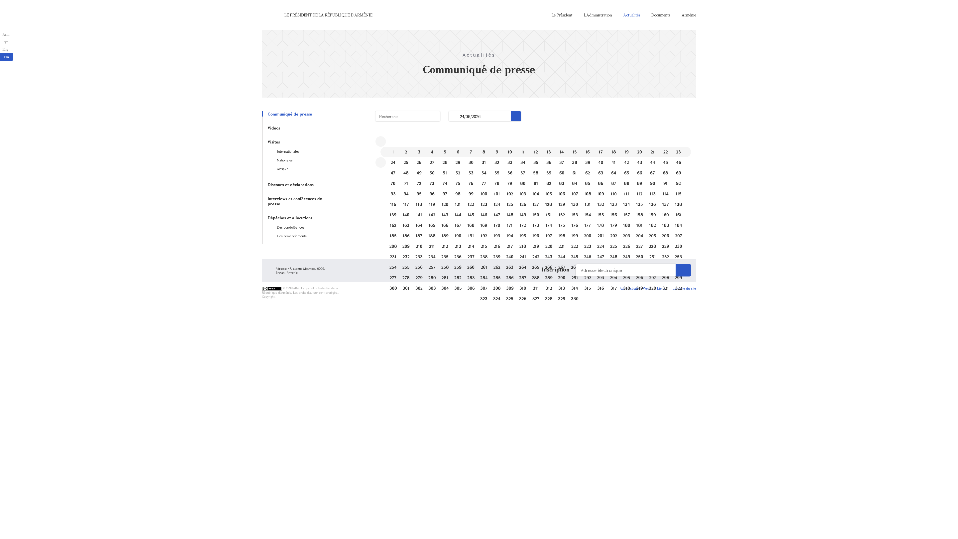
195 (522, 235)
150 (535, 214)
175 (562, 225)
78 (496, 183)
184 (678, 225)
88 (626, 183)
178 (600, 225)
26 (419, 162)
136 (652, 204)
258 (445, 267)
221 (562, 246)
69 (678, 172)
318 (626, 288)
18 (613, 151)
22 (665, 151)
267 (561, 267)
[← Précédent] (380, 141)
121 (458, 204)
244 (561, 256)
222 (574, 246)
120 (445, 204)
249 (626, 256)
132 (601, 204)
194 (509, 235)
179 (613, 225)
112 (639, 193)
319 (639, 288)
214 (471, 246)
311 (536, 288)
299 (678, 277)
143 (445, 214)
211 (432, 246)
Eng (5, 49)
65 (626, 172)
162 (393, 225)
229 (665, 246)
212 (445, 246)
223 (587, 246)
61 (575, 172)
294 (613, 277)
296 (639, 277)
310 (522, 288)
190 (458, 235)
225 (613, 246)
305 (458, 288)
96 (432, 193)
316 (600, 288)
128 (548, 204)
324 (496, 298)
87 (613, 183)
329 (561, 298)
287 (522, 277)
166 (445, 225)
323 (483, 298)
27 (432, 162)
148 (509, 214)
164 (419, 225)
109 (600, 193)
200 (587, 235)
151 (549, 214)
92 (678, 183)
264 (522, 267)
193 (496, 235)
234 (432, 256)
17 (601, 151)
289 (549, 277)
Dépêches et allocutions (290, 217)
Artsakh (282, 168)
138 (678, 204)
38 (574, 162)
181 (639, 225)
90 (652, 183)
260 (471, 267)
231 (393, 256)
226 (626, 246)
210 (419, 246)
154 (587, 214)
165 (432, 225)
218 (522, 246)
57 (522, 172)
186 (406, 235)
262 (496, 267)
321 (665, 288)
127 (536, 204)
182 (652, 225)
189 (445, 235)
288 (536, 277)
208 (393, 246)
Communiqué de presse (290, 114)
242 (535, 256)
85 (587, 183)
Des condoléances (290, 227)
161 (679, 214)
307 (483, 288)
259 (458, 267)
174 (549, 225)
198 (561, 235)
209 (406, 246)
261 (484, 267)
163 (406, 225)
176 (575, 225)
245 (574, 256)
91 (665, 183)
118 (419, 204)
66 (639, 172)
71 (406, 183)
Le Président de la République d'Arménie (328, 15)
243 (548, 256)
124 (497, 204)
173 (536, 225)
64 (613, 172)
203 (626, 235)
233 (419, 256)
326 (522, 298)
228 (652, 246)
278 (406, 277)
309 (510, 288)
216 (497, 246)
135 (639, 204)
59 (548, 172)
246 (587, 256)
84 (574, 183)
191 (471, 235)
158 (639, 214)
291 (575, 277)
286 (510, 277)
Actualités (631, 15)
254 (393, 267)
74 (445, 183)
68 (665, 172)
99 (471, 193)
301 (406, 288)
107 (575, 193)
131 (588, 204)
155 (600, 214)
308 (497, 288)
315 (587, 288)
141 (419, 214)
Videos (274, 128)
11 (523, 151)
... (454, 116)
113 (653, 193)
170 (497, 225)
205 (652, 235)
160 (665, 214)
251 (652, 256)
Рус (5, 41)
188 (432, 235)
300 (393, 288)
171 (510, 225)
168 (471, 225)
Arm (5, 34)
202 (613, 235)
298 (665, 277)
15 (575, 151)
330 (575, 298)
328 (549, 298)
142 (432, 214)
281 (445, 277)
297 (652, 277)
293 (600, 277)
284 (484, 277)
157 (626, 214)
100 (483, 193)
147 (497, 214)
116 (393, 204)
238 (484, 256)
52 (458, 172)
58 (535, 172)
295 (626, 277)
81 (536, 183)
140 (406, 214)
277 (393, 277)
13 (549, 151)
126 (523, 204)
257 (432, 267)
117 (406, 204)
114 (666, 193)
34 (522, 162)
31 (484, 162)
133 (613, 204)
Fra (6, 56)
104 (535, 193)
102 (510, 193)
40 (600, 162)
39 (587, 162)
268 (575, 267)
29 (458, 162)
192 (484, 235)
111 (626, 193)
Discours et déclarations (291, 184)
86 (600, 183)
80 (522, 183)
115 (679, 193)
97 (445, 193)
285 (497, 277)
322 (678, 288)
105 (548, 193)
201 (601, 235)
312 (549, 288)
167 (458, 225)
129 (562, 204)
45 (665, 162)
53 (471, 172)
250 (639, 256)
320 (652, 288)
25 (406, 162)
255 (406, 267)
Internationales (288, 151)
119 (432, 204)
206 (665, 235)
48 (406, 172)
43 (639, 162)
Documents (660, 15)
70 (393, 183)
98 (458, 193)
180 (626, 225)
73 (432, 183)
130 (574, 204)
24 (393, 162)
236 (458, 256)
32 (496, 162)
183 (665, 225)
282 (458, 277)
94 (406, 193)
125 (510, 204)
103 (522, 193)
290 (561, 277)
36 (548, 162)
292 (587, 277)
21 (653, 151)
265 (535, 267)
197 (549, 235)
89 (639, 183)
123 (484, 204)
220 (548, 246)
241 (523, 256)
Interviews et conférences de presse (295, 201)
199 (574, 235)
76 (471, 183)
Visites (274, 141)
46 (678, 162)
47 (393, 172)
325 (509, 298)
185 (393, 235)
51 (445, 172)
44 (652, 162)
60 (561, 172)
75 (458, 183)
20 (639, 151)
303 (432, 288)
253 (678, 256)
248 (613, 256)
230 (678, 246)
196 (535, 235)
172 (523, 225)
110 (614, 193)
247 (600, 256)
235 (445, 256)
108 (587, 193)
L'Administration (598, 15)
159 (652, 214)
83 (561, 183)
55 (496, 172)
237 (471, 256)
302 (419, 288)
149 (522, 214)
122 (471, 204)
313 (561, 288)
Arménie (689, 15)
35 (535, 162)
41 (613, 162)
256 (419, 267)
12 (536, 151)
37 (561, 162)
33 (509, 162)
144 (458, 214)
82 (548, 183)
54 (483, 172)
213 (458, 246)
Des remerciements (292, 236)
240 (509, 256)
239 (496, 256)
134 (626, 204)
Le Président (562, 15)
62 (587, 172)
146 (483, 214)
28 (445, 162)
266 (548, 267)
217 (510, 246)
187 (419, 235)
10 (510, 151)
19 (626, 151)
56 (509, 172)
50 (432, 172)
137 (665, 204)
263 (509, 267)
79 (509, 183)
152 (562, 214)
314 (574, 288)
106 (561, 193)
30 (471, 162)
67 (652, 172)
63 (600, 172)
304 (445, 288)
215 (484, 246)
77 (484, 183)
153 (574, 214)
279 (419, 277)
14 (562, 151)
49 (419, 172)
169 (483, 225)
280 (432, 277)
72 (419, 183)
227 (639, 246)
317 (613, 288)
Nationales (285, 160)
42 (626, 162)
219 (536, 246)
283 (471, 277)
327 (535, 298)
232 (406, 256)
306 (471, 288)
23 (678, 151)
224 (600, 246)
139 (393, 214)
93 (393, 193)
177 (588, 225)
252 (665, 256)
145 (471, 214)
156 (613, 214)
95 (419, 193)
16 (588, 151)
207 (678, 235)
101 (497, 193)
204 (639, 235)
